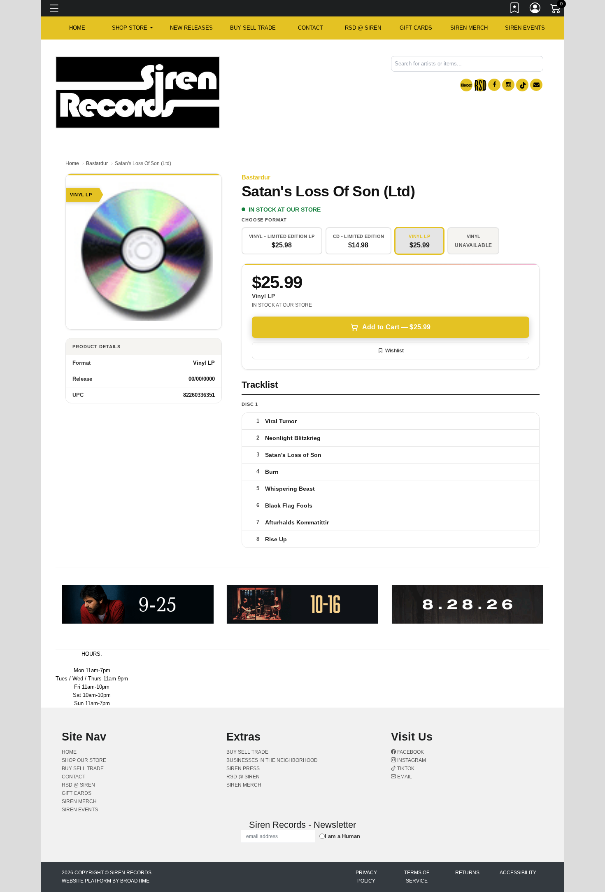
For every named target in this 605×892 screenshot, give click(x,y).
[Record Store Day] (480, 85)
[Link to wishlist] (515, 9)
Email (404, 777)
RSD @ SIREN (363, 28)
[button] (132, 28)
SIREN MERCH (469, 28)
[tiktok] (522, 85)
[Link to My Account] (535, 9)
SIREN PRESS (243, 768)
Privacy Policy (366, 877)
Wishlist (394, 351)
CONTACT (310, 28)
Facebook (410, 752)
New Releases (191, 28)
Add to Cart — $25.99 (396, 327)
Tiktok (405, 768)
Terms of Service (416, 877)
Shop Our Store (84, 760)
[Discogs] (466, 85)
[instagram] (508, 85)
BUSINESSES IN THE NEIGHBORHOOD (272, 760)
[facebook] (494, 85)
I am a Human (342, 836)
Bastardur (97, 163)
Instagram (411, 760)
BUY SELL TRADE (253, 28)
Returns (467, 873)
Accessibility (518, 873)
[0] (556, 10)
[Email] (536, 85)
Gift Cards (416, 28)
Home (72, 163)
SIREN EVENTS (525, 28)
